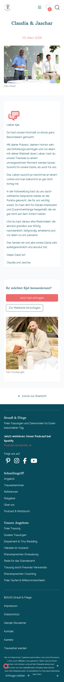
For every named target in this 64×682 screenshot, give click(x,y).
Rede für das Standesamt (19, 560)
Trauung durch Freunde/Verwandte (25, 567)
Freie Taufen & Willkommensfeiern (24, 580)
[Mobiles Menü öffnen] (39, 7)
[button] (6, 666)
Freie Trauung (12, 528)
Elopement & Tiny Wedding (20, 541)
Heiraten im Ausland (16, 547)
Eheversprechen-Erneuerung (21, 554)
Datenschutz (12, 614)
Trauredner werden (15, 648)
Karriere (8, 639)
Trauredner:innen (14, 485)
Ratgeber (9, 498)
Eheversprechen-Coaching (20, 573)
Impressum (11, 605)
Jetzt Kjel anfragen (32, 297)
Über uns (9, 504)
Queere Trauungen (15, 535)
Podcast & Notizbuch (17, 511)
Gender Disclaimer (15, 622)
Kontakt (9, 631)
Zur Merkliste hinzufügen (24, 307)
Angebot (9, 478)
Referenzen (11, 491)
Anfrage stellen (15, 675)
